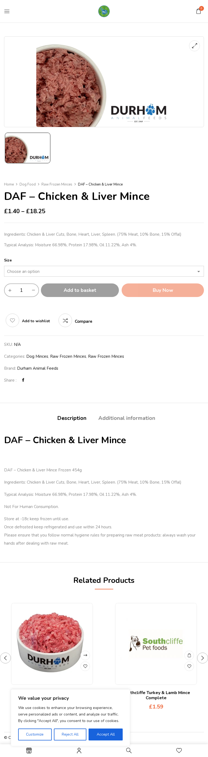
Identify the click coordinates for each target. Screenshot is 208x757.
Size (8, 260)
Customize (35, 734)
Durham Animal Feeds (37, 368)
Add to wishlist (36, 321)
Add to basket (80, 290)
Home (9, 184)
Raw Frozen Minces (56, 184)
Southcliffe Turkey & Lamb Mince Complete (156, 695)
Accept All (106, 734)
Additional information (126, 418)
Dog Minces (37, 356)
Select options (85, 655)
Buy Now (163, 290)
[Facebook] (23, 380)
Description (71, 418)
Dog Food (28, 184)
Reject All (70, 734)
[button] (198, 11)
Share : (10, 380)
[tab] (71, 419)
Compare (83, 321)
